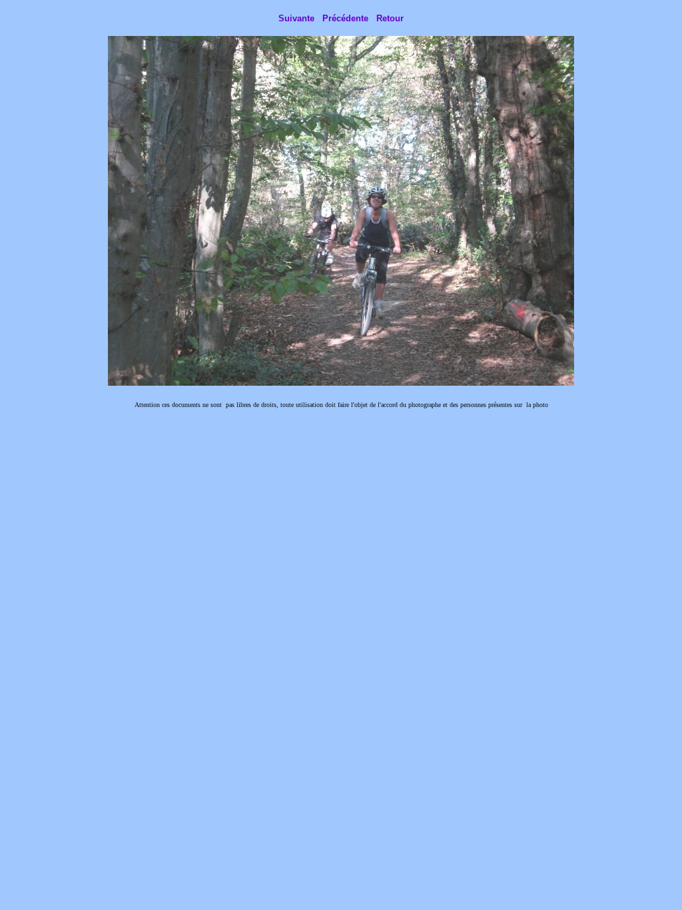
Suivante (296, 18)
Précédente (345, 18)
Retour (390, 18)
